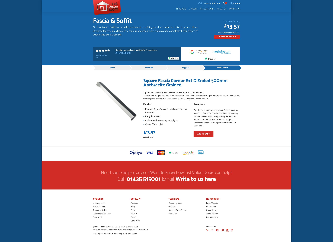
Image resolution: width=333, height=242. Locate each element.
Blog (133, 206)
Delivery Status (212, 217)
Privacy (134, 213)
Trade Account (99, 206)
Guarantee (172, 213)
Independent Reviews (102, 213)
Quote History (212, 213)
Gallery (133, 217)
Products (181, 9)
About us (134, 203)
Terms (133, 210)
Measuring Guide (175, 203)
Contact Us (235, 9)
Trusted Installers (100, 210)
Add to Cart (203, 134)
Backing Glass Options (177, 210)
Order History (211, 210)
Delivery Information (227, 36)
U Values (193, 9)
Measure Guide (207, 9)
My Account (211, 206)
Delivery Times (99, 203)
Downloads (98, 217)
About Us (221, 9)
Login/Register (212, 203)
